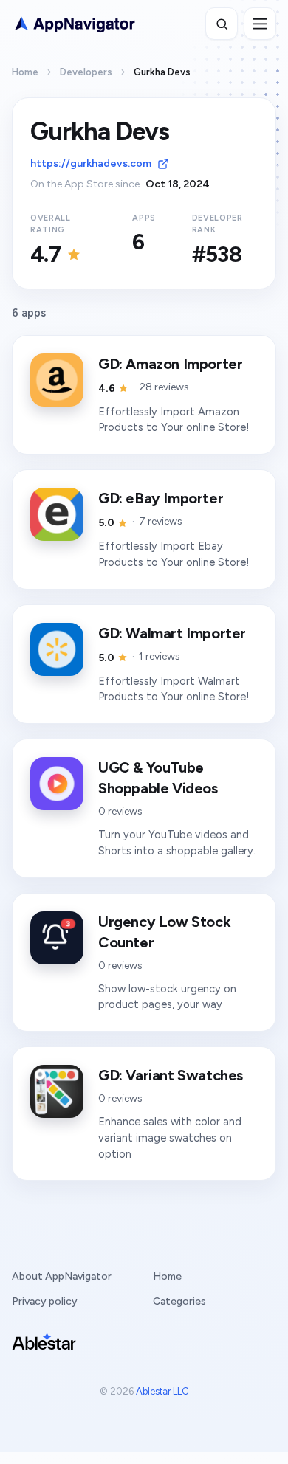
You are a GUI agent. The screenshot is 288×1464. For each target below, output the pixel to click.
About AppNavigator (62, 1276)
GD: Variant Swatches (170, 1075)
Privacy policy (45, 1301)
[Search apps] (221, 23)
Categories (179, 1301)
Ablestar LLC (162, 1391)
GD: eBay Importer (160, 498)
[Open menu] (260, 23)
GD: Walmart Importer (172, 633)
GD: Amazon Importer (170, 364)
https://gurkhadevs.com (90, 163)
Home (25, 71)
